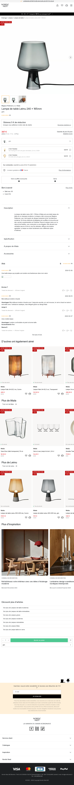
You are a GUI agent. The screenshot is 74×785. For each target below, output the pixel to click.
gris (4, 645)
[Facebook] (31, 728)
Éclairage (4, 18)
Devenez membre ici (64, 125)
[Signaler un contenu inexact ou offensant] (71, 290)
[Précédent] (3, 57)
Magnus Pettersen (7, 106)
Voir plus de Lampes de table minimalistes (16, 611)
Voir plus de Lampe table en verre (14, 629)
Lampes (10, 18)
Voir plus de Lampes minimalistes (13, 622)
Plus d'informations (65, 170)
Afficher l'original (20, 290)
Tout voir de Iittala (8, 404)
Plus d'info (69, 187)
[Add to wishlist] (26, 393)
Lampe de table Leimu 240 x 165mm (35, 18)
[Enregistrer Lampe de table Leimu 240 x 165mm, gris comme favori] (70, 640)
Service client (7, 738)
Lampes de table (19, 18)
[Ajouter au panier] (30, 393)
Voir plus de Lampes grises (11, 615)
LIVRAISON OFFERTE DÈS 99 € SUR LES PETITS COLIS (38, 1)
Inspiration (6, 752)
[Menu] (71, 5)
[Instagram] (37, 728)
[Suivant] (70, 57)
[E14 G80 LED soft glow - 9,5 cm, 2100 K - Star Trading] (5, 156)
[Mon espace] (57, 5)
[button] (6, 115)
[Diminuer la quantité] (3, 640)
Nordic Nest (6, 759)
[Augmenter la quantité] (8, 640)
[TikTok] (42, 728)
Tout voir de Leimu (8, 466)
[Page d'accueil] (5, 5)
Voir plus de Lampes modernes (13, 618)
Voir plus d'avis (37, 335)
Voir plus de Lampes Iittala (11, 626)
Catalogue (6, 745)
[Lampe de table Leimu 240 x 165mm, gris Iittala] (37, 57)
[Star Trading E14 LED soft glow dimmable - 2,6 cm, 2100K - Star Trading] (5, 150)
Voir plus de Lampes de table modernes (16, 608)
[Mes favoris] (62, 5)
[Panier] (66, 5)
